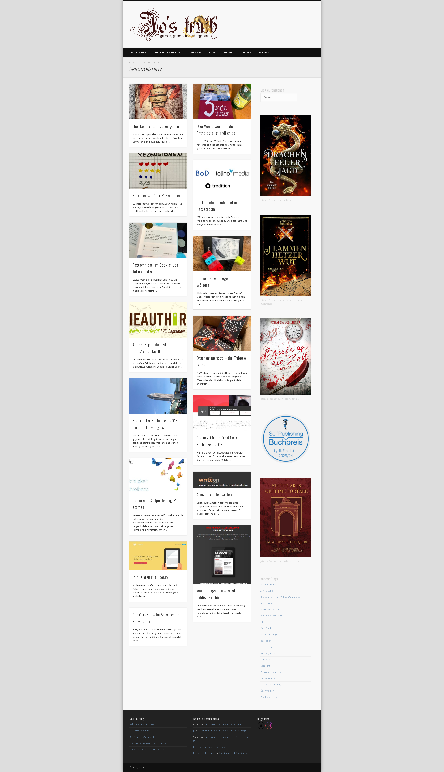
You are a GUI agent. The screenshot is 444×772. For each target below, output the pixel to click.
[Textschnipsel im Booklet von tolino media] (158, 240)
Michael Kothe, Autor (204, 753)
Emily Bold (265, 628)
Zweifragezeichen (269, 696)
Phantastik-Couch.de (271, 672)
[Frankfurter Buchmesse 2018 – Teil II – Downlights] (158, 396)
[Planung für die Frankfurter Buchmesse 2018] (222, 413)
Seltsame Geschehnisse (141, 724)
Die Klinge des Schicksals (142, 737)
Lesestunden (267, 647)
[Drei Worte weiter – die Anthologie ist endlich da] (222, 101)
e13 (262, 621)
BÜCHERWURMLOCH (271, 615)
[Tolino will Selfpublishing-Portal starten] (158, 476)
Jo (194, 730)
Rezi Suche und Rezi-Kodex (213, 746)
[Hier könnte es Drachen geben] (158, 101)
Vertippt (229, 52)
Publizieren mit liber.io (150, 577)
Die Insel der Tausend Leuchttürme (147, 743)
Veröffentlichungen (167, 52)
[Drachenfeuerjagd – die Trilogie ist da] (222, 333)
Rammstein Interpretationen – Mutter (223, 724)
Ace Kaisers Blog (268, 584)
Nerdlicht (265, 665)
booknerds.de (267, 603)
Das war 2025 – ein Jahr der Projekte (147, 749)
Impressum (266, 52)
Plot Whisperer (268, 678)
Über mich (195, 52)
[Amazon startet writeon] (222, 480)
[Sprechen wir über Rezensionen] (158, 171)
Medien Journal (268, 653)
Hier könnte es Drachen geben (156, 126)
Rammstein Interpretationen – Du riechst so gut (223, 730)
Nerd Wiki (265, 659)
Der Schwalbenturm (139, 730)
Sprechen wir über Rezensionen (157, 195)
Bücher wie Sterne (270, 609)
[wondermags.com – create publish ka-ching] (222, 554)
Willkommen (138, 52)
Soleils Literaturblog (270, 684)
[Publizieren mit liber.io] (158, 555)
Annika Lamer (267, 590)
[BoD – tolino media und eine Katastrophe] (222, 178)
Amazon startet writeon (215, 494)
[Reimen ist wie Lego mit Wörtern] (222, 254)
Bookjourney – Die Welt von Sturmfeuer (280, 596)
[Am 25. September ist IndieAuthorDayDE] (158, 320)
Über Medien (267, 690)
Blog (212, 52)
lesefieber (265, 640)
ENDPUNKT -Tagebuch (271, 634)
